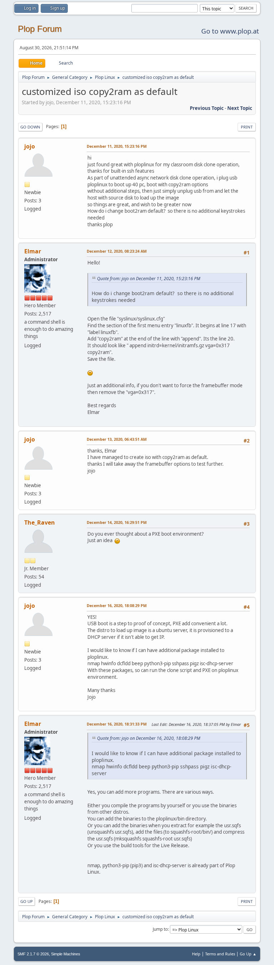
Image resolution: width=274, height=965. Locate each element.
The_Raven (39, 522)
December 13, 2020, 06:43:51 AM (117, 439)
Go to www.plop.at (230, 30)
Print (247, 127)
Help (196, 953)
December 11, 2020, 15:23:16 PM (117, 146)
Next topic (239, 108)
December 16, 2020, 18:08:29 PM (117, 605)
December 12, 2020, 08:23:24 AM (117, 251)
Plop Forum (40, 29)
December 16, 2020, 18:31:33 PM (117, 724)
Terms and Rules (220, 953)
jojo (29, 146)
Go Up (26, 901)
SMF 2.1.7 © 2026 (33, 954)
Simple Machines (65, 954)
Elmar (32, 251)
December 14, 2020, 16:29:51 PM (117, 522)
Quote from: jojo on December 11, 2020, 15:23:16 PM (148, 279)
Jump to (160, 929)
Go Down (30, 127)
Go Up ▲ (248, 953)
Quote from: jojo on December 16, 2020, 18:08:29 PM (148, 738)
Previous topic (207, 108)
